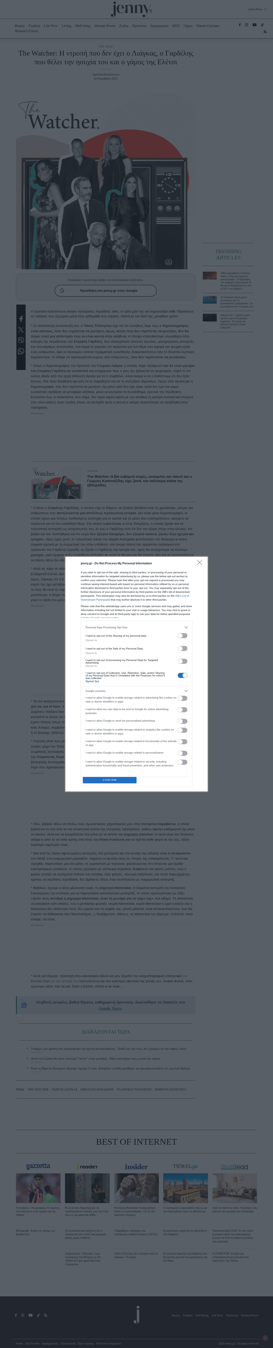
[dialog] (136, 674)
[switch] (182, 635)
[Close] (200, 563)
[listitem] (136, 627)
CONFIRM (110, 780)
